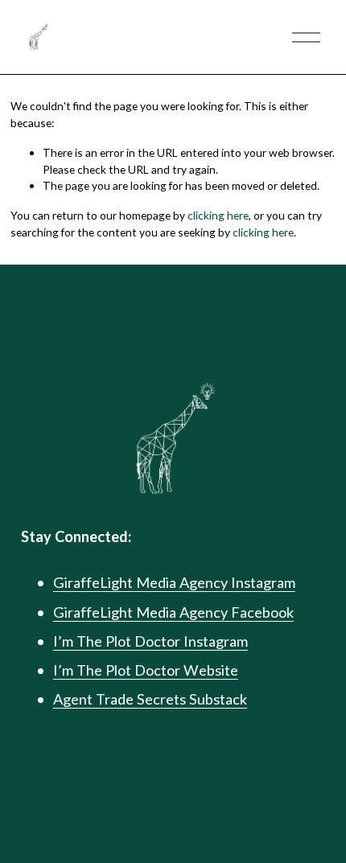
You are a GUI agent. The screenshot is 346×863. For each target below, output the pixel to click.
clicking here (218, 215)
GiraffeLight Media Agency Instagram (174, 582)
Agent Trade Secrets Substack (150, 699)
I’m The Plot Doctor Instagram (150, 641)
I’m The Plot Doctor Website (145, 670)
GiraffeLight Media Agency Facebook (173, 612)
